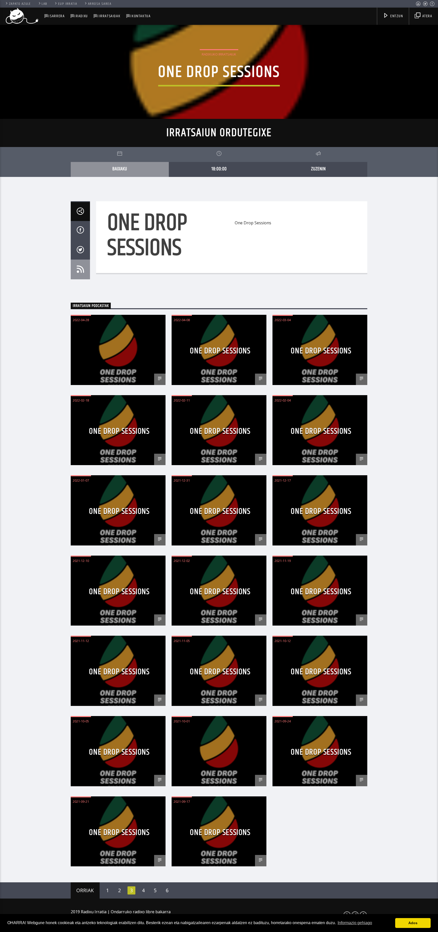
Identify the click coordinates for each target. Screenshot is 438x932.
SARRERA (57, 16)
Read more (245, 242)
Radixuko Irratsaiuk (219, 54)
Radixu (82, 16)
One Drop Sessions (220, 351)
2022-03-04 (283, 320)
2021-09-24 (283, 721)
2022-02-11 (182, 400)
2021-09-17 (182, 801)
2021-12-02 (182, 560)
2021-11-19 (283, 560)
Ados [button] (412, 923)
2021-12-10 (81, 560)
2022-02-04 (283, 400)
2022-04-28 (81, 320)
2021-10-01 (182, 721)
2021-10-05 (81, 721)
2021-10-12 (283, 640)
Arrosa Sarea (99, 4)
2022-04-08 (182, 320)
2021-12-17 (283, 480)
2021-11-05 (182, 640)
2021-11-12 (81, 640)
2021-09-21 (81, 801)
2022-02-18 (81, 400)
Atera (426, 16)
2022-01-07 (81, 480)
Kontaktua (141, 16)
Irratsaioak (110, 16)
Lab (44, 4)
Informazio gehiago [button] (355, 923)
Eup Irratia (67, 4)
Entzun (396, 16)
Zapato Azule (20, 4)
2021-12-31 (182, 480)
